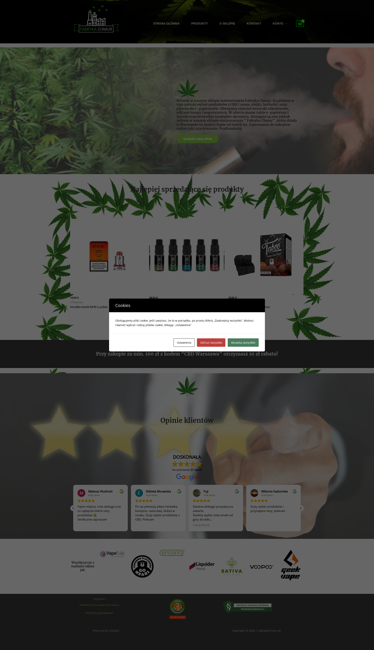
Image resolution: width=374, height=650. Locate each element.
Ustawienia (184, 342)
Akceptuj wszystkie (243, 342)
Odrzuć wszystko (211, 342)
